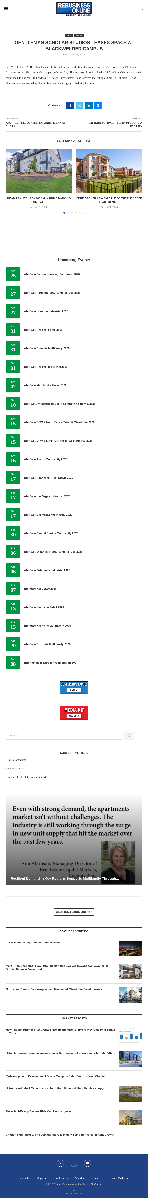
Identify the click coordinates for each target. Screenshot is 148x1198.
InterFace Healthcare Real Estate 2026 (48, 477)
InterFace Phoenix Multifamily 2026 (47, 348)
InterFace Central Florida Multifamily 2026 (51, 533)
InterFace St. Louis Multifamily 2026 (47, 644)
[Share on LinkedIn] (89, 105)
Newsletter (24, 1178)
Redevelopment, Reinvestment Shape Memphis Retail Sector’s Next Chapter (56, 1076)
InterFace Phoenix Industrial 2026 (46, 366)
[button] (11, 181)
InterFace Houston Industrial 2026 (46, 311)
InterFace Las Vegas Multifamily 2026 (48, 514)
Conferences (61, 1178)
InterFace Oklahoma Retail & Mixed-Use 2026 (53, 551)
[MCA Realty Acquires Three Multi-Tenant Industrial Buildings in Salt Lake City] (109, 171)
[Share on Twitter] (79, 105)
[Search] (142, 9)
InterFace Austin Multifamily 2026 (45, 459)
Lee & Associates (17, 759)
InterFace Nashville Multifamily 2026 (47, 625)
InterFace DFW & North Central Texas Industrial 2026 (58, 440)
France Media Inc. (120, 1178)
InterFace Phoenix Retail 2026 (43, 329)
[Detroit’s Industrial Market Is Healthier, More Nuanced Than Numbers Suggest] (130, 1094)
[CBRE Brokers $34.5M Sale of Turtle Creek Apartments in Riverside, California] (39, 171)
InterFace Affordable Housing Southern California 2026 (60, 403)
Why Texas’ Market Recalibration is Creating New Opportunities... (69, 878)
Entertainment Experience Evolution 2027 (51, 662)
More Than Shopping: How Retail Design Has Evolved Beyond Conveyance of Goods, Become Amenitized (57, 967)
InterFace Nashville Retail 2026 (44, 607)
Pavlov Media (15, 768)
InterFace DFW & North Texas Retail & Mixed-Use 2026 (59, 422)
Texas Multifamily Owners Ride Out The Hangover (38, 1111)
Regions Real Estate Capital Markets (27, 777)
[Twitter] (60, 1163)
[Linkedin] (74, 1163)
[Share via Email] (98, 105)
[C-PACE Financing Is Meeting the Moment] (130, 948)
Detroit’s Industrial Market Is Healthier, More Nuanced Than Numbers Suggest (57, 1088)
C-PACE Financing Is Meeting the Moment (33, 942)
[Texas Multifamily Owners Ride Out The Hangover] (130, 1117)
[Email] (87, 1163)
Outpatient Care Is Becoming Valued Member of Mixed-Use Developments (54, 989)
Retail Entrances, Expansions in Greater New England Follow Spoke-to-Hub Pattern (60, 1052)
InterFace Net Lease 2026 (40, 588)
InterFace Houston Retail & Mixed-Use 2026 (52, 292)
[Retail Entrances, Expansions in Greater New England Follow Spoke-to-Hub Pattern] (130, 1059)
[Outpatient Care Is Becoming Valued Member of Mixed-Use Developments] (130, 995)
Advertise (79, 1178)
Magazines (42, 1178)
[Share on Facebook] (70, 105)
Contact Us (97, 1178)
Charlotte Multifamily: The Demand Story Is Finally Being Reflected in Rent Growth (60, 1134)
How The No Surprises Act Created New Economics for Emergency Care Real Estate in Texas (60, 1031)
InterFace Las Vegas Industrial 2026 (47, 496)
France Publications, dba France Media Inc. (78, 1184)
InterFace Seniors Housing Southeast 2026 (52, 274)
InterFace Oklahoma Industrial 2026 (47, 570)
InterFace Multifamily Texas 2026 (45, 385)
